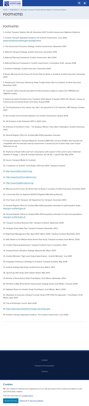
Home (5, 10)
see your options (36, 401)
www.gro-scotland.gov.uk (14, 208)
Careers (44, 371)
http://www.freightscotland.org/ (19, 183)
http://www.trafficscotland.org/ (19, 171)
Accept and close (11, 401)
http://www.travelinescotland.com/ (21, 177)
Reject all (23, 401)
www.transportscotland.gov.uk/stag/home (22, 40)
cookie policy (27, 396)
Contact (44, 360)
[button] (79, 3)
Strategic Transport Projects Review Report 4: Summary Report (43, 10)
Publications (14, 10)
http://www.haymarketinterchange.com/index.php (28, 309)
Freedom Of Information (44, 366)
